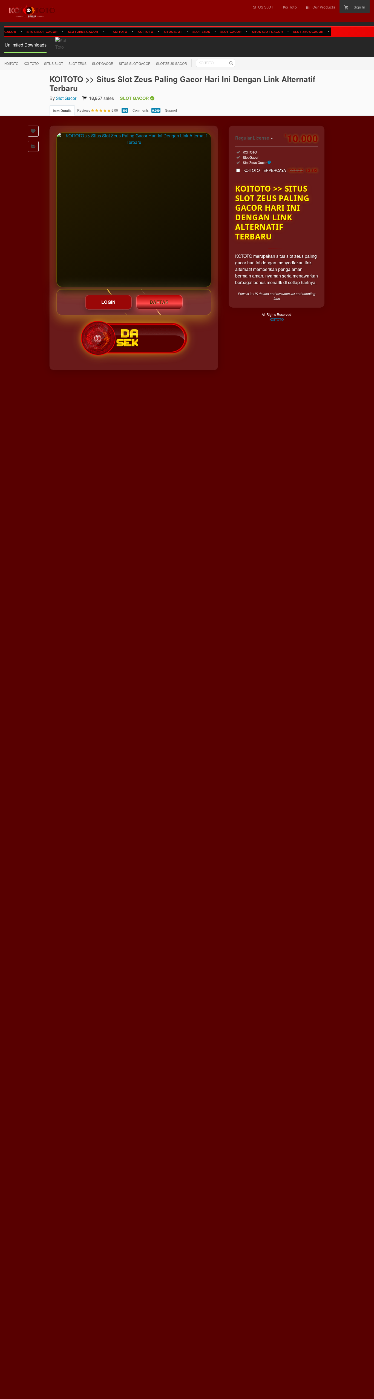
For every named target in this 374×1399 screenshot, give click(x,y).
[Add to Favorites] (33, 131)
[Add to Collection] (33, 146)
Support (171, 110)
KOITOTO (104, 31)
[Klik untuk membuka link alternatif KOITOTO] (133, 209)
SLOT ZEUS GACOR (68, 31)
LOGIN (108, 302)
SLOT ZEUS (186, 31)
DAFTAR (159, 302)
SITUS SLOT (157, 31)
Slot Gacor (66, 98)
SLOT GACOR (215, 31)
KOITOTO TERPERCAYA (280, 170)
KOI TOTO (130, 31)
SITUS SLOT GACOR (26, 31)
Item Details (62, 110)
